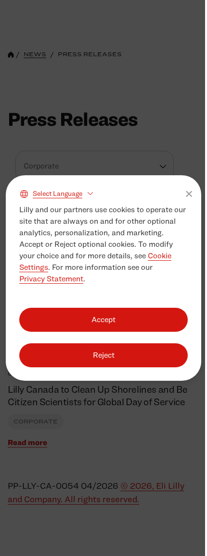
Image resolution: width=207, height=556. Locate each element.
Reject (104, 355)
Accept (103, 319)
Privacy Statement (51, 278)
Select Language (57, 193)
